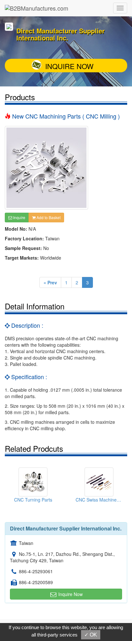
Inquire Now (69, 66)
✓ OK (90, 634)
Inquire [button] (18, 217)
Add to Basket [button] (48, 217)
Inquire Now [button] (70, 594)
